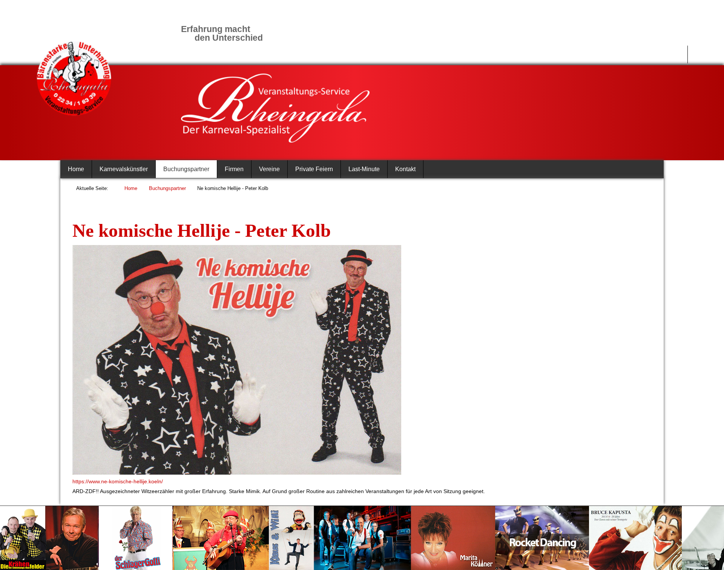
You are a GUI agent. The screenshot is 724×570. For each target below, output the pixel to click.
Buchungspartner (186, 169)
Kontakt (405, 169)
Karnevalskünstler (124, 169)
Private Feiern (314, 169)
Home (76, 169)
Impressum (665, 54)
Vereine (269, 169)
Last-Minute (364, 169)
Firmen (234, 169)
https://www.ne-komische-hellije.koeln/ (117, 481)
